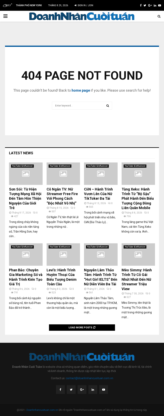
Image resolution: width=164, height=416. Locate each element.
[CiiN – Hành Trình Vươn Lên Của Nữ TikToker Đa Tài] (101, 173)
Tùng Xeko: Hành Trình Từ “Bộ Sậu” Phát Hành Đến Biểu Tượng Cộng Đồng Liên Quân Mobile (138, 198)
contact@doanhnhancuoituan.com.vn (89, 378)
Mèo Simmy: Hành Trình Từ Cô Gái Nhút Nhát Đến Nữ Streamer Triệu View (137, 279)
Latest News (21, 153)
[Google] (82, 389)
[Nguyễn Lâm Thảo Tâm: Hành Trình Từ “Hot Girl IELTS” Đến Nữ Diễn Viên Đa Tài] (101, 254)
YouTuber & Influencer (22, 166)
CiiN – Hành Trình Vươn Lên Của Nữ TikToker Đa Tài (98, 194)
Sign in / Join (85, 5)
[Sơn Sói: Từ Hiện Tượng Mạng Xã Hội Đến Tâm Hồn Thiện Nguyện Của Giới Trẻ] (26, 173)
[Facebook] (60, 389)
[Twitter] (71, 389)
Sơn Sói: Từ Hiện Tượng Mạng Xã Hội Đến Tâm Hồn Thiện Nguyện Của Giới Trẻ (25, 198)
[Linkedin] (92, 389)
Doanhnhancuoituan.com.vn (42, 410)
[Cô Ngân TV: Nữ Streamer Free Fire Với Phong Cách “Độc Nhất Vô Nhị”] (63, 173)
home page (81, 90)
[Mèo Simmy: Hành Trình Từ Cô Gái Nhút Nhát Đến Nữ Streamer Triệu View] (138, 254)
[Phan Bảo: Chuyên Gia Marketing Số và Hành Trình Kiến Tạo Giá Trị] (26, 254)
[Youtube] (103, 389)
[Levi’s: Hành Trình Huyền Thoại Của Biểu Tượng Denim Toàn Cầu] (63, 254)
